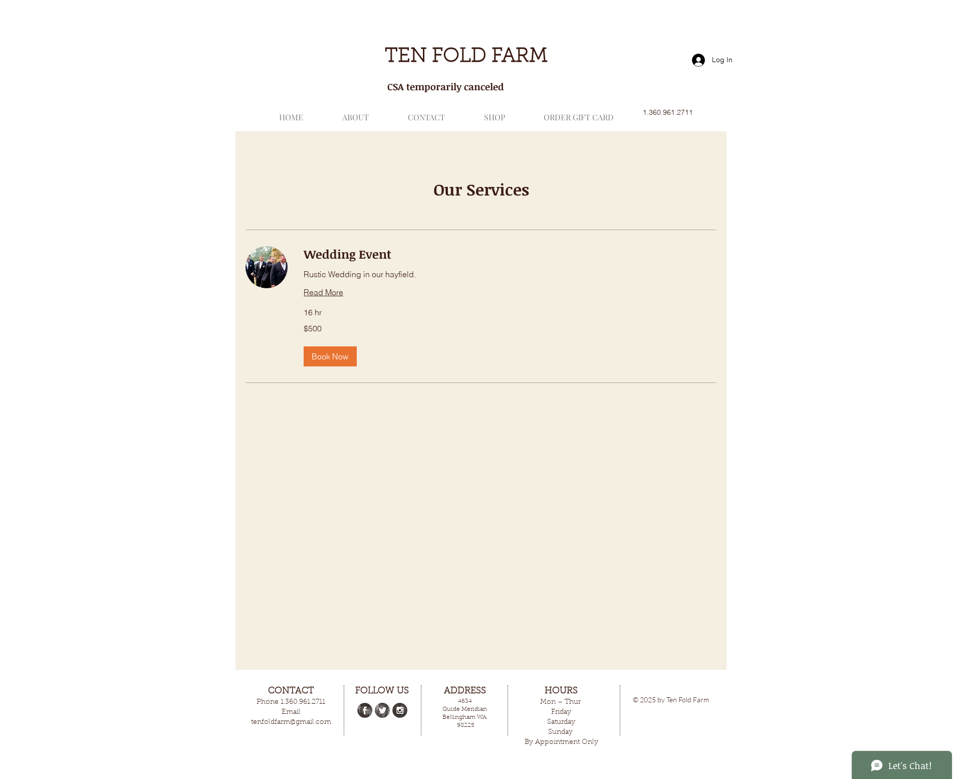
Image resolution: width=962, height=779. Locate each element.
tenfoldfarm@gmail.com (291, 722)
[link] (510, 254)
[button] (330, 356)
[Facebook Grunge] (364, 710)
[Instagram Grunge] (399, 710)
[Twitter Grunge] (382, 710)
